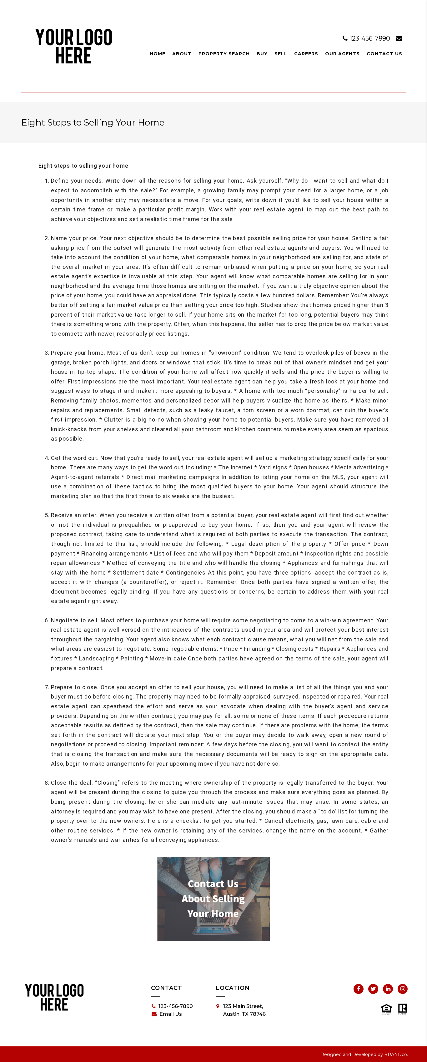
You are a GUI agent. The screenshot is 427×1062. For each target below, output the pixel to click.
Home (157, 54)
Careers (306, 54)
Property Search (224, 54)
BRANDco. (396, 1054)
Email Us (170, 1014)
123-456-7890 (370, 38)
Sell (280, 54)
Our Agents (342, 54)
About (182, 54)
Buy (262, 54)
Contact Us (384, 54)
